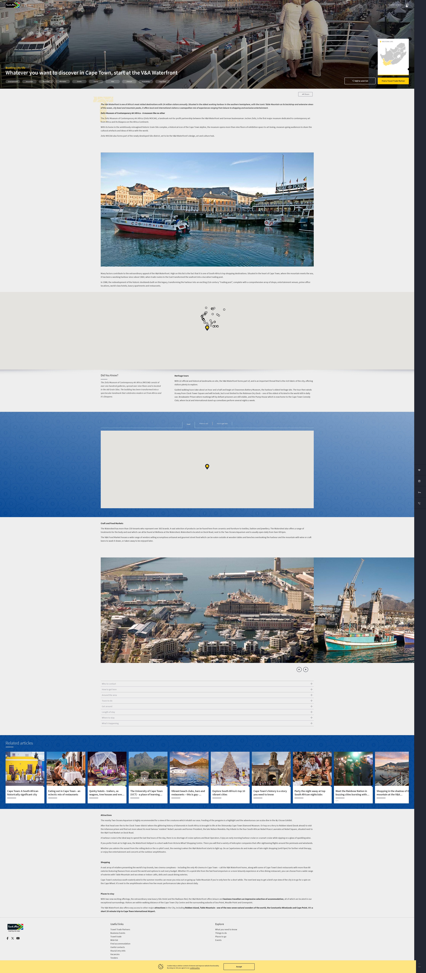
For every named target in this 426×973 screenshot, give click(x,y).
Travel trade (115, 936)
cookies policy (195, 968)
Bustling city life (15, 68)
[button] (207, 328)
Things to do (221, 933)
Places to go (220, 936)
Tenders (114, 957)
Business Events (117, 933)
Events (218, 940)
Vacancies (114, 954)
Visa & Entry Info (117, 950)
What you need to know (226, 929)
